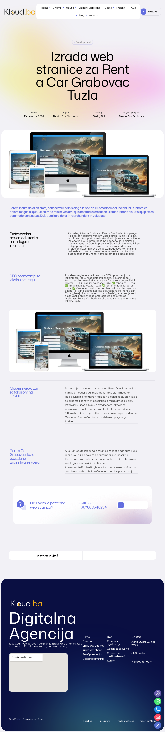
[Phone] (157, 709)
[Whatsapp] (157, 701)
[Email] (157, 717)
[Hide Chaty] (157, 725)
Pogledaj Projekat (131, 112)
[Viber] (157, 693)
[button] (150, 12)
